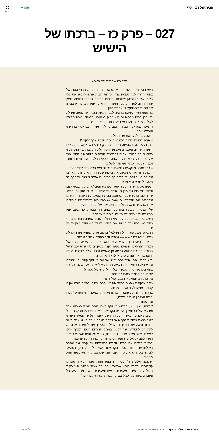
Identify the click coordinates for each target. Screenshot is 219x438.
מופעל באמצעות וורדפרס (152, 429)
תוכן (26, 7)
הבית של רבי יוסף (200, 7)
